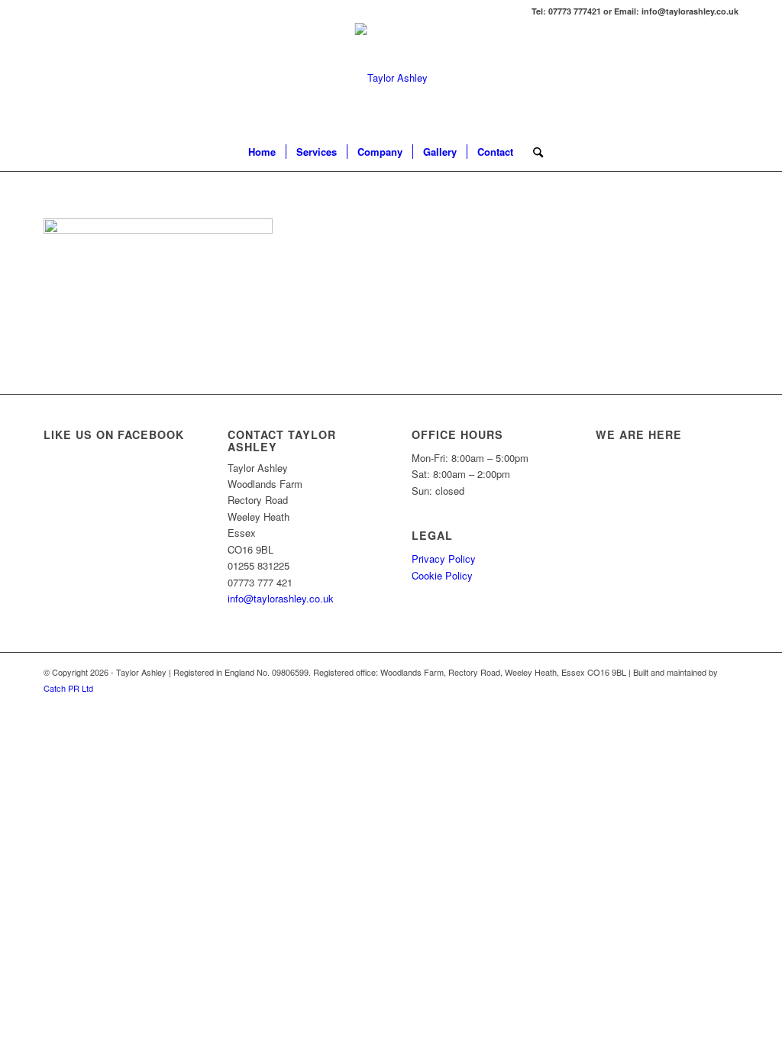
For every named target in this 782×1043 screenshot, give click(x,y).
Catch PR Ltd (68, 688)
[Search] (533, 152)
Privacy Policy (444, 558)
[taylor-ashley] (391, 78)
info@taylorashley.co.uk (281, 598)
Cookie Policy (442, 575)
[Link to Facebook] (727, 77)
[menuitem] (262, 152)
